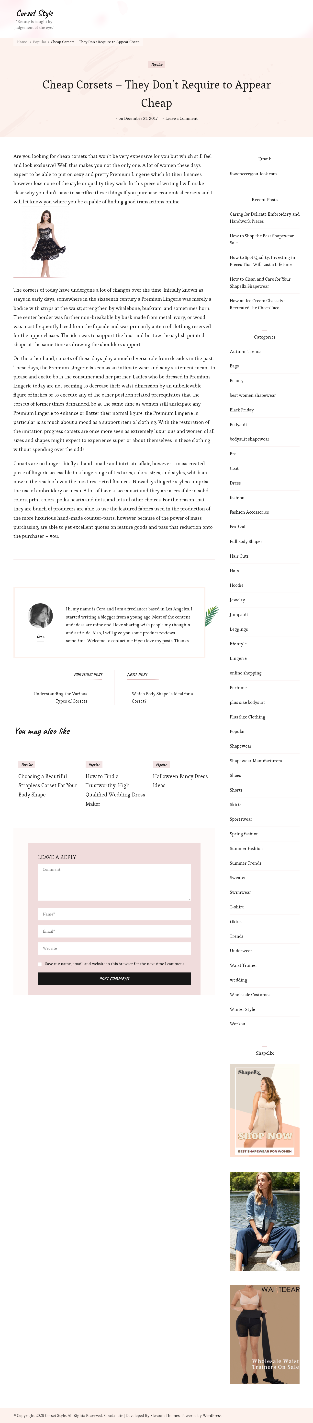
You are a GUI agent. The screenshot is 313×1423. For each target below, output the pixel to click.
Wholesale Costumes (250, 994)
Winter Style (242, 1009)
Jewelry (237, 600)
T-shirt (237, 907)
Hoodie (237, 585)
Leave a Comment (182, 118)
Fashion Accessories (249, 512)
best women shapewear (253, 395)
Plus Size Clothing (247, 717)
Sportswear (241, 819)
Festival (237, 526)
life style (238, 644)
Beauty (237, 380)
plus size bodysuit (247, 702)
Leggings (239, 629)
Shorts (236, 790)
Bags (234, 366)
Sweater (238, 877)
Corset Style (34, 13)
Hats (234, 571)
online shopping (246, 673)
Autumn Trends (245, 351)
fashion (237, 497)
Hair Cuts (239, 556)
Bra (233, 453)
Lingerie (238, 658)
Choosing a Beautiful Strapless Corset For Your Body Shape (47, 785)
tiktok (236, 921)
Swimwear (240, 892)
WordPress (212, 1415)
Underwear (241, 950)
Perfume (238, 687)
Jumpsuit (239, 614)
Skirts (236, 804)
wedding (238, 980)
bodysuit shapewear (249, 439)
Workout (238, 1023)
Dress (235, 483)
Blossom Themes (165, 1415)
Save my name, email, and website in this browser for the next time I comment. (115, 963)
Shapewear (241, 746)
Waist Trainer (243, 965)
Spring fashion (244, 834)
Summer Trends (245, 863)
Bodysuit (238, 424)
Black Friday (242, 410)
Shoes (235, 775)
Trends (237, 936)
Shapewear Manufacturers (256, 760)
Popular (156, 64)
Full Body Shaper (246, 541)
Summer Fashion (246, 848)
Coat (234, 468)
